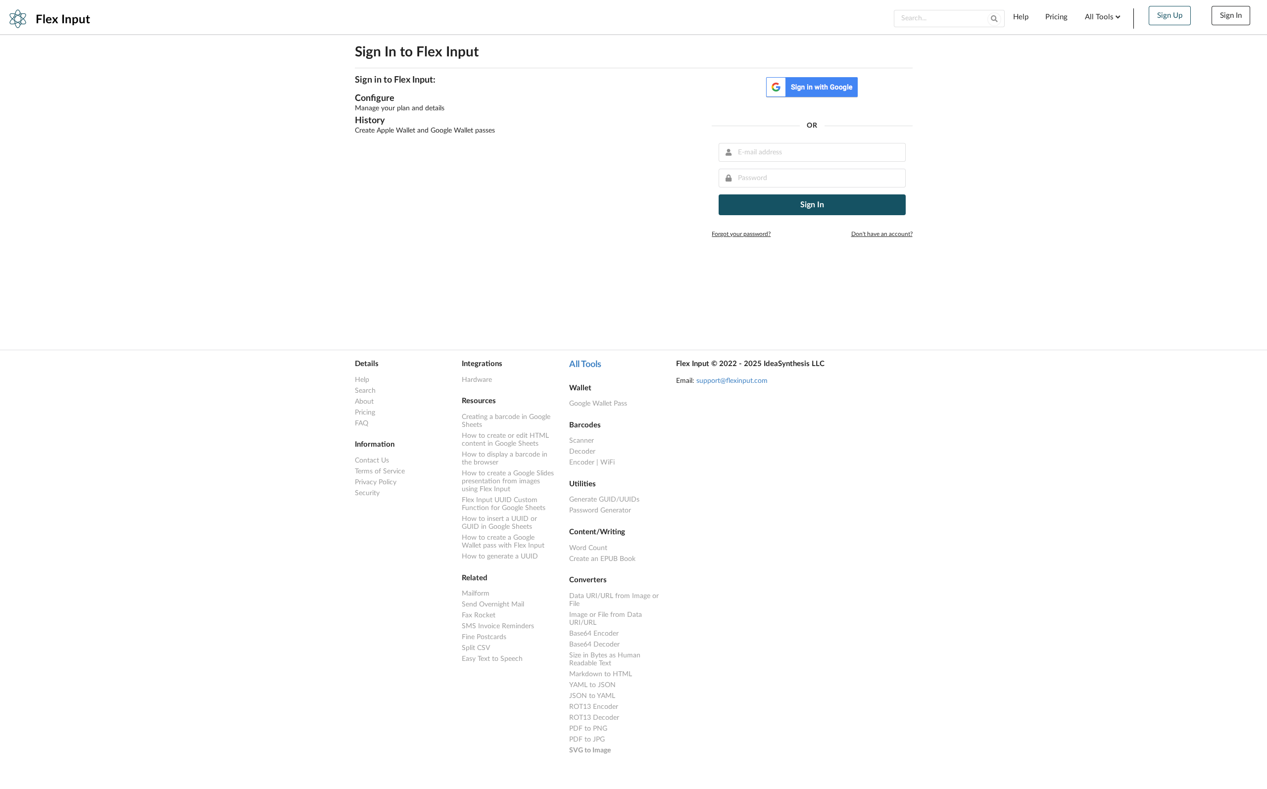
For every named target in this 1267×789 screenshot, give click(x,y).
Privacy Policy (375, 482)
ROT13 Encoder (593, 706)
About (364, 401)
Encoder (581, 462)
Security (367, 493)
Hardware (477, 379)
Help (1020, 17)
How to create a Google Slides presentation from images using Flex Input (508, 481)
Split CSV (476, 648)
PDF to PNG (588, 728)
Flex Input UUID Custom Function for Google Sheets (503, 504)
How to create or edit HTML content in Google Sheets (505, 439)
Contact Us (372, 460)
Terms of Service (380, 471)
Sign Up (1169, 15)
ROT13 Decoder (594, 717)
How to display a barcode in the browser (504, 458)
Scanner (581, 440)
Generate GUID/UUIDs (604, 499)
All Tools (585, 364)
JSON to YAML (592, 696)
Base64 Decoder (594, 644)
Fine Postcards (484, 637)
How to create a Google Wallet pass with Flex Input (503, 541)
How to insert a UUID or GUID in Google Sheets (499, 522)
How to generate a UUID (500, 556)
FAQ (361, 423)
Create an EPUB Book (602, 559)
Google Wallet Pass (598, 403)
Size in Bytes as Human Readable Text (604, 659)
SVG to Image (590, 750)
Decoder (582, 451)
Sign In (1231, 15)
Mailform (475, 593)
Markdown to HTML (600, 674)
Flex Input (63, 20)
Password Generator (600, 510)
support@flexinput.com (732, 380)
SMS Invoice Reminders (498, 626)
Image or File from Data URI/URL (605, 618)
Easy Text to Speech (492, 658)
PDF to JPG (587, 739)
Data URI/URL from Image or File (614, 600)
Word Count (588, 548)
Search (365, 390)
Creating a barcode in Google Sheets (506, 421)
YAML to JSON (592, 685)
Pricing (1056, 17)
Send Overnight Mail (493, 604)
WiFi (607, 462)
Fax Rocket (478, 615)
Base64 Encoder (594, 633)
